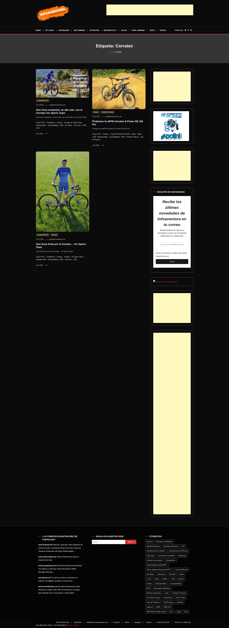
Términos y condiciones (182, 622)
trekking (180, 602)
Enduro (181, 579)
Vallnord (150, 607)
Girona (149, 584)
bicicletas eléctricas (171, 546)
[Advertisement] (149, 10)
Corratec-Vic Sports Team (73, 122)
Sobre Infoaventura (62, 622)
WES (158, 607)
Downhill (172, 574)
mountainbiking (53, 125)
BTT (43, 122)
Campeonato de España (156, 551)
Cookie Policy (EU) (162, 622)
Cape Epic (150, 556)
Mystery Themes (73, 625)
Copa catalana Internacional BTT (159, 569)
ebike (134, 134)
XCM (84, 125)
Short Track (180, 598)
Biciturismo (79, 30)
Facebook (116, 622)
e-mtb (149, 579)
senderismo (168, 598)
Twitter (127, 622)
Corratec (59, 122)
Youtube (148, 622)
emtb (94, 137)
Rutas (124, 30)
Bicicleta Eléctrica (153, 546)
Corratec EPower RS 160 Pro (120, 134)
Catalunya (182, 556)
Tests (152, 30)
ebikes (139, 134)
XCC (171, 612)
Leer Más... (40, 134)
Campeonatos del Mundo (178, 551)
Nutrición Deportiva (154, 593)
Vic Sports (68, 125)
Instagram (137, 622)
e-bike (181, 574)
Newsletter (77, 622)
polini (167, 593)
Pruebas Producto (107, 112)
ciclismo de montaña (154, 560)
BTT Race (49, 30)
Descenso (161, 574)
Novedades (64, 30)
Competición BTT (42, 100)
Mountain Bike (41, 125)
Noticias (54, 235)
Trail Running (138, 30)
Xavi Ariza (77, 125)
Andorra (150, 541)
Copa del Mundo (181, 569)
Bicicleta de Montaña (164, 541)
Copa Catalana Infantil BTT (157, 565)
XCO (38, 128)
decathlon (150, 574)
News (38, 30)
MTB (61, 125)
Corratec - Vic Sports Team (73, 257)
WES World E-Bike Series (156, 612)
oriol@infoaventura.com (57, 105)
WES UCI (167, 607)
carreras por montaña (166, 556)
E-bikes (95, 112)
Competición (50, 122)
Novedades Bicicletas (162, 588)
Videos (163, 30)
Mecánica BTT (110, 30)
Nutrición (94, 30)
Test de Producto (153, 602)
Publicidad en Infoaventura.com (97, 622)
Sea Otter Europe (153, 598)
